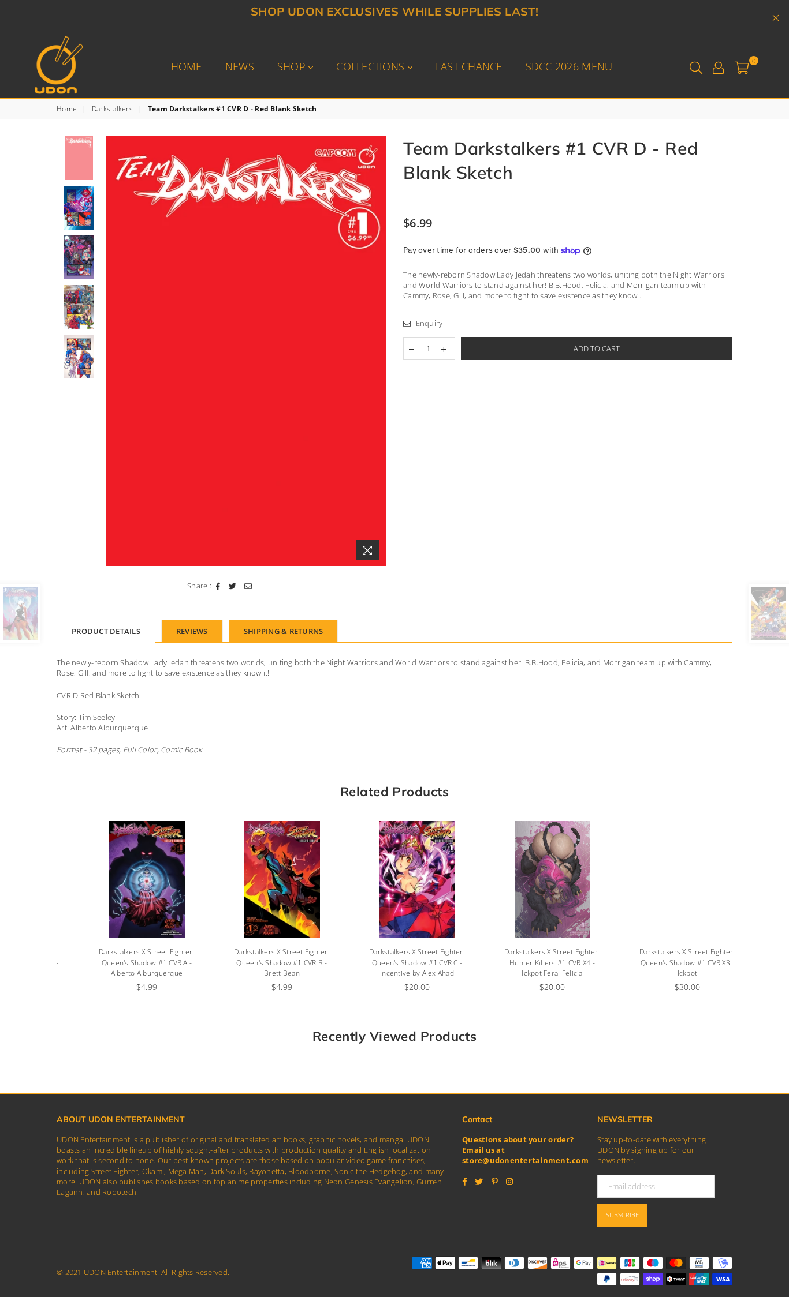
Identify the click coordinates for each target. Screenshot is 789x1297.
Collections (371, 66)
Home (186, 66)
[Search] (696, 66)
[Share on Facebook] (218, 585)
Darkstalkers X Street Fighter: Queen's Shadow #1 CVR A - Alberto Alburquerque (124, 963)
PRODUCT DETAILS (106, 631)
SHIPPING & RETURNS (283, 631)
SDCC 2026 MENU (569, 66)
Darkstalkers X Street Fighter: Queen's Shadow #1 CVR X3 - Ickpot (665, 963)
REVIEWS (192, 631)
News (239, 66)
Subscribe (622, 1214)
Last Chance (469, 66)
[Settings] (718, 66)
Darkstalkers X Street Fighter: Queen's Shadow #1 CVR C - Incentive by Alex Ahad (394, 963)
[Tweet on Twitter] (233, 585)
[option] (246, 351)
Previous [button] (116, 351)
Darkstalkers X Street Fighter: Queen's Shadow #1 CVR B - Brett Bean (259, 963)
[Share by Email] (248, 585)
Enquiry (428, 323)
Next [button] (376, 351)
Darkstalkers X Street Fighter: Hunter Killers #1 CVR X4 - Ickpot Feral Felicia (530, 963)
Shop (292, 66)
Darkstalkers (112, 109)
